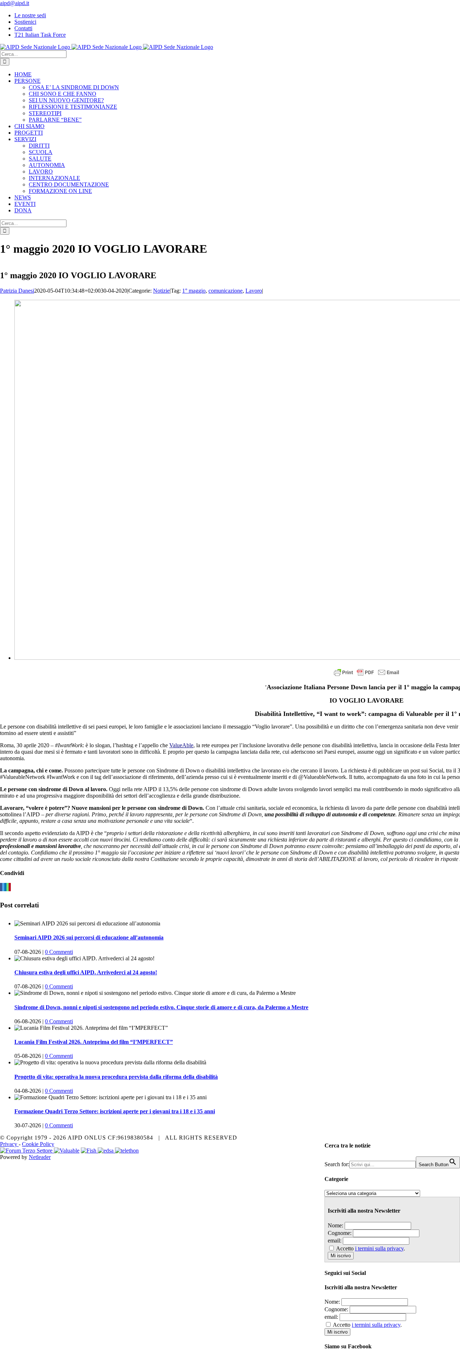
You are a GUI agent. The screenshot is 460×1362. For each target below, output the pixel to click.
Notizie (161, 291)
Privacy (9, 1144)
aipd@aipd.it (14, 3)
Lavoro (253, 291)
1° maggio (194, 291)
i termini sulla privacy (379, 1248)
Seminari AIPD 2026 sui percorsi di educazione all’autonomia (89, 937)
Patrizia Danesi (17, 291)
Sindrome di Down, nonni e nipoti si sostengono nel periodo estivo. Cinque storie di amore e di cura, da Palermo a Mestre (161, 1007)
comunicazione (225, 291)
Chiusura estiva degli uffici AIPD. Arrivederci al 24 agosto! (85, 972)
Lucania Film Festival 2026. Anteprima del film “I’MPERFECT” (93, 1042)
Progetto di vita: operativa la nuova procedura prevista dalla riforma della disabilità (116, 1077)
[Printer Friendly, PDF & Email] (366, 672)
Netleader (40, 1157)
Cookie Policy (38, 1144)
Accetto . (370, 1248)
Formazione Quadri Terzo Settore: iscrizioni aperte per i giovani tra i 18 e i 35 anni (114, 1111)
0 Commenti (59, 952)
